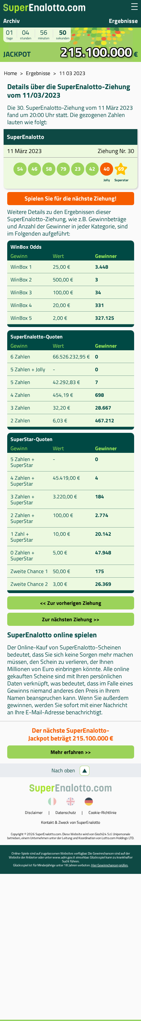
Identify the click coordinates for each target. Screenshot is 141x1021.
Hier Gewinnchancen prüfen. (109, 865)
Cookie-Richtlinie (102, 812)
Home (10, 73)
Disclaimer (34, 812)
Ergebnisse (123, 20)
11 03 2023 (72, 73)
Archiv (11, 20)
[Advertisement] (70, 949)
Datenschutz (65, 812)
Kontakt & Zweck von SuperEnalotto (70, 822)
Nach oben (63, 770)
